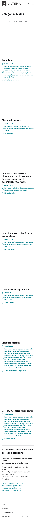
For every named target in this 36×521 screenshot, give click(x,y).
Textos (13, 77)
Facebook (5, 504)
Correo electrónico (7, 512)
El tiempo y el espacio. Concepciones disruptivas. (18, 69)
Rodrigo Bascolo (9, 249)
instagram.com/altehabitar (11, 490)
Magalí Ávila (22, 371)
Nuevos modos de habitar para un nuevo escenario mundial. (18, 75)
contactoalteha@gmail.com (12, 486)
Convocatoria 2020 (12, 66)
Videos (6, 130)
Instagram (5, 508)
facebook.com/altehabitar (11, 488)
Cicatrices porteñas (11, 342)
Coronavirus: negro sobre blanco (17, 410)
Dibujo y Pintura (25, 66)
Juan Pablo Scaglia (10, 371)
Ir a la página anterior (18, 21)
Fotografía (22, 73)
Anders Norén (30, 517)
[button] (29, 3)
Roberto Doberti (9, 439)
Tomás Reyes (8, 133)
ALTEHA (8, 517)
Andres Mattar (9, 303)
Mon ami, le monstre (12, 120)
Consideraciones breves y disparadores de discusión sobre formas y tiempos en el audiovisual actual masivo (17, 177)
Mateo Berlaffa (9, 193)
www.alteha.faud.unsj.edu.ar (12, 483)
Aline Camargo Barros (11, 80)
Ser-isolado (7, 60)
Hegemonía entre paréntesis (15, 289)
